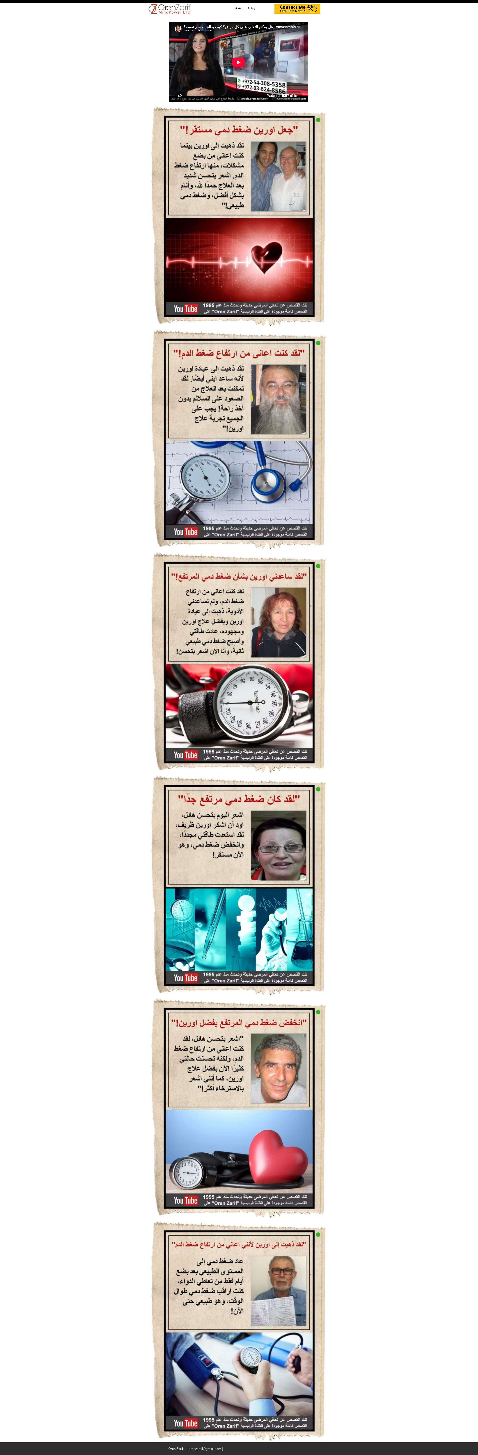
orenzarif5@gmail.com (204, 1449)
